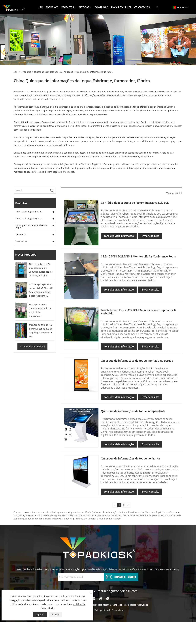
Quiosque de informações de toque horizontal (130, 458)
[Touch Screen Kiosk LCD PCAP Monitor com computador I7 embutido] (81, 324)
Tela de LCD (21, 234)
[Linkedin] (93, 598)
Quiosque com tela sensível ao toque (53, 71)
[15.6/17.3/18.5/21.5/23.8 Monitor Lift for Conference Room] (81, 276)
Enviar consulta (150, 236)
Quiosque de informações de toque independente (133, 411)
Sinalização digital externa (28, 218)
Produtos (26, 71)
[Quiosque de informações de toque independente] (81, 425)
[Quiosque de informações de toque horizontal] (81, 472)
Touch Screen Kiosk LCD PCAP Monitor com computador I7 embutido (138, 311)
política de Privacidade (112, 610)
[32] (81, 222)
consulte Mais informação (119, 236)
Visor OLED (21, 241)
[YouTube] (101, 598)
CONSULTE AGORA (125, 576)
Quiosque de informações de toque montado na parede (137, 360)
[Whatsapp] (108, 598)
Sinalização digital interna (28, 211)
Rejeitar (40, 614)
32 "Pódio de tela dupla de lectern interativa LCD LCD (135, 202)
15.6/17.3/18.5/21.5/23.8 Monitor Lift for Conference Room (138, 256)
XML (96, 610)
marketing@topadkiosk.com (118, 591)
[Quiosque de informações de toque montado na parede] (81, 374)
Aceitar (55, 614)
